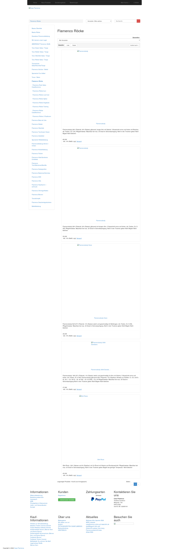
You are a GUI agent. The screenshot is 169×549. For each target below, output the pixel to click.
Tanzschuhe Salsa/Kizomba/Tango (38, 64)
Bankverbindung (63, 528)
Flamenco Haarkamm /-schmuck (39, 186)
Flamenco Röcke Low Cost (40, 95)
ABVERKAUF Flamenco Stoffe (41, 44)
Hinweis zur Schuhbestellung (39, 524)
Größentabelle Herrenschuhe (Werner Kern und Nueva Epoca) (42, 534)
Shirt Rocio (100, 459)
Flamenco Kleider (37, 124)
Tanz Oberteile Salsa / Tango (41, 56)
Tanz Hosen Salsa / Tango (40, 48)
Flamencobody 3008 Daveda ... (101, 370)
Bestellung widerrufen (37, 497)
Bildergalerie (62, 520)
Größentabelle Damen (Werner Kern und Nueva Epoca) (41, 530)
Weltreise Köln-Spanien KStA (95, 520)
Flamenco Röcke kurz (39, 91)
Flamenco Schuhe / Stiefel (40, 69)
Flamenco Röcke (35, 21)
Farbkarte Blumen (35, 537)
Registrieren (62, 495)
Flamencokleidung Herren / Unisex (40, 145)
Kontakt (32, 507)
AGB (31, 501)
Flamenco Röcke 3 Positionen (41, 116)
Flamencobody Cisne (100, 318)
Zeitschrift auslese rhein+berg (95, 528)
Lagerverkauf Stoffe (36, 543)
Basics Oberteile (37, 28)
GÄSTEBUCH (62, 530)
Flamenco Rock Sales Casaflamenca (39, 86)
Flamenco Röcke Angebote (40, 103)
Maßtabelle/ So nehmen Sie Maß (40, 541)
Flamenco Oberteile (38, 128)
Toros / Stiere (36, 77)
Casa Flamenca (19, 548)
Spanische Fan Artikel (38, 73)
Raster (74, 45)
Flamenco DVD (36, 177)
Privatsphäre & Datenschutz (38, 503)
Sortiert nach (133, 45)
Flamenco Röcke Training (40, 107)
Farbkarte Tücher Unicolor (38, 539)
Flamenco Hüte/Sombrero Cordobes (40, 158)
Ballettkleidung (36, 206)
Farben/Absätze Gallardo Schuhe (40, 527)
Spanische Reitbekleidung (40, 140)
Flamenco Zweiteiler (38, 136)
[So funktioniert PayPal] (98, 499)
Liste (67, 45)
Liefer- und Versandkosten (38, 505)
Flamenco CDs (36, 181)
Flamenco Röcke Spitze (39, 99)
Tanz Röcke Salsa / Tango (40, 60)
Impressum (33, 499)
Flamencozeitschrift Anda (94, 530)
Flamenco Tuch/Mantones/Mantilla (39, 164)
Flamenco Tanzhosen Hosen (41, 132)
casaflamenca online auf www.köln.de (97, 524)
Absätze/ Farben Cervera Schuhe (40, 526)
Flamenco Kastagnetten (39, 169)
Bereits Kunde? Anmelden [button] (67, 500)
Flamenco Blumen (37, 194)
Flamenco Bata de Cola (39, 120)
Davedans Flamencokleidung (41, 36)
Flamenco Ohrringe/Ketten (40, 191)
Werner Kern (34, 545)
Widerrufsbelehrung (36, 495)
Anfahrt (60, 524)
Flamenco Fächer (37, 153)
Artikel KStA (89, 532)
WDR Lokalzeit (90, 522)
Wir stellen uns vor (64, 522)
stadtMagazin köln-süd (93, 526)
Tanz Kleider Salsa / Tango (40, 52)
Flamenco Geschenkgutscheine (41, 202)
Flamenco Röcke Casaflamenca (37, 111)
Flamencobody (100, 124)
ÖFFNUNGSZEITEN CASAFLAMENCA (70, 526)
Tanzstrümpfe (36, 198)
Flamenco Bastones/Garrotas (41, 173)
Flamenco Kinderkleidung (40, 150)
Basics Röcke (36, 32)
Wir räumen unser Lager (39, 40)
